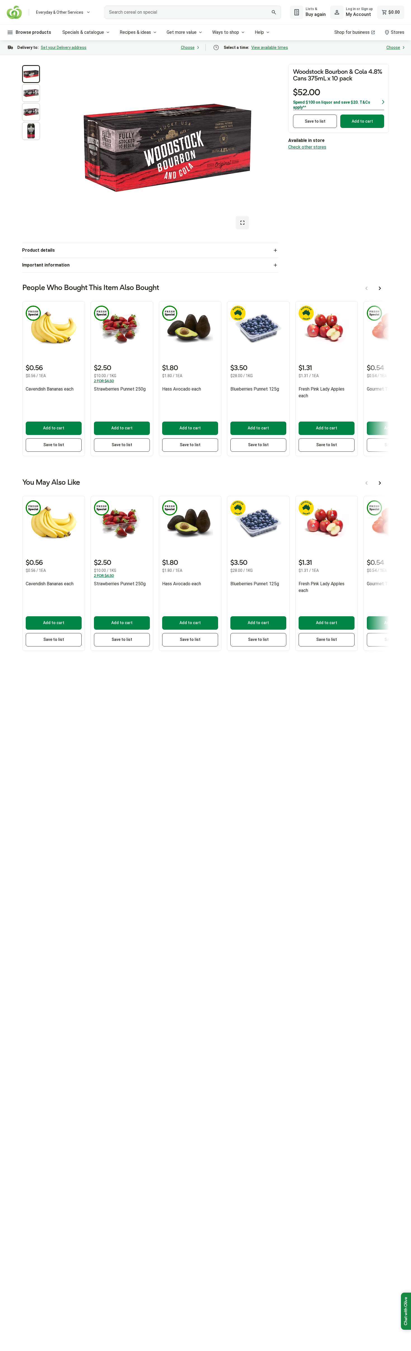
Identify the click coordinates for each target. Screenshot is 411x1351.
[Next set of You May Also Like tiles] (379, 483)
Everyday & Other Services (59, 12)
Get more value (182, 32)
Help (259, 32)
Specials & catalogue (83, 32)
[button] (31, 74)
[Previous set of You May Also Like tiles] (366, 483)
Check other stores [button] (307, 147)
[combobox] (193, 12)
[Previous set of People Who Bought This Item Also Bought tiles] (366, 288)
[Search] (274, 12)
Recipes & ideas (135, 32)
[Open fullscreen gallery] (242, 222)
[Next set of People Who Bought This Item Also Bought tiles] (379, 288)
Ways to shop (225, 32)
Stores (397, 32)
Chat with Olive (406, 1311)
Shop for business (352, 32)
